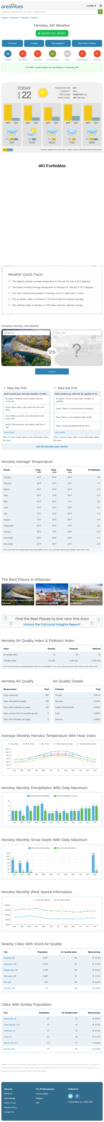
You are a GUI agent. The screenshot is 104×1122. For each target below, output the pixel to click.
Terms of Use (10, 1103)
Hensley (25, 18)
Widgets (39, 1098)
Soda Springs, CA (12, 1025)
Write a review (9, 437)
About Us (8, 1094)
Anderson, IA (9, 1031)
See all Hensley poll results (52, 446)
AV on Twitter (70, 1096)
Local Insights (42, 1094)
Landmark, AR (10, 964)
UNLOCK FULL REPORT (53, 33)
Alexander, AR (10, 976)
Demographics (57, 43)
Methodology (9, 1098)
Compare (52, 371)
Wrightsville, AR (11, 970)
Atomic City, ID (10, 1043)
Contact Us (9, 1112)
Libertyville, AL (10, 1018)
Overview (12, 43)
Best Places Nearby (87, 43)
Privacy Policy (10, 1107)
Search (4, 18)
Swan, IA (8, 1037)
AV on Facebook (77, 1096)
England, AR (9, 958)
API (37, 1103)
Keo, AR (7, 982)
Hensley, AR (9, 988)
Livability (90, 6)
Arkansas (14, 18)
